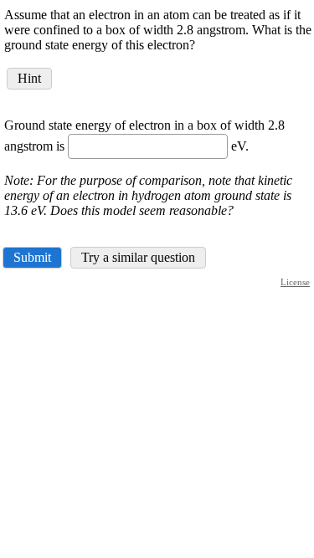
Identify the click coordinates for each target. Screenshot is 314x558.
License (295, 282)
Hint (29, 78)
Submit (32, 257)
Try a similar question (138, 257)
